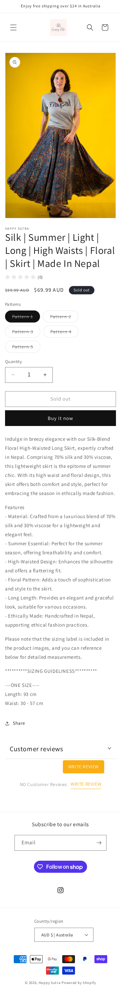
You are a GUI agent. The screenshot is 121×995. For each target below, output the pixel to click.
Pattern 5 (26, 348)
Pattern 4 (64, 333)
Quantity (13, 361)
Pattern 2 (64, 318)
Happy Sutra (50, 982)
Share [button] (19, 723)
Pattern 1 (26, 318)
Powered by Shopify (79, 982)
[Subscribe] (98, 843)
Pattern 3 (26, 333)
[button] (13, 27)
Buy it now (60, 418)
